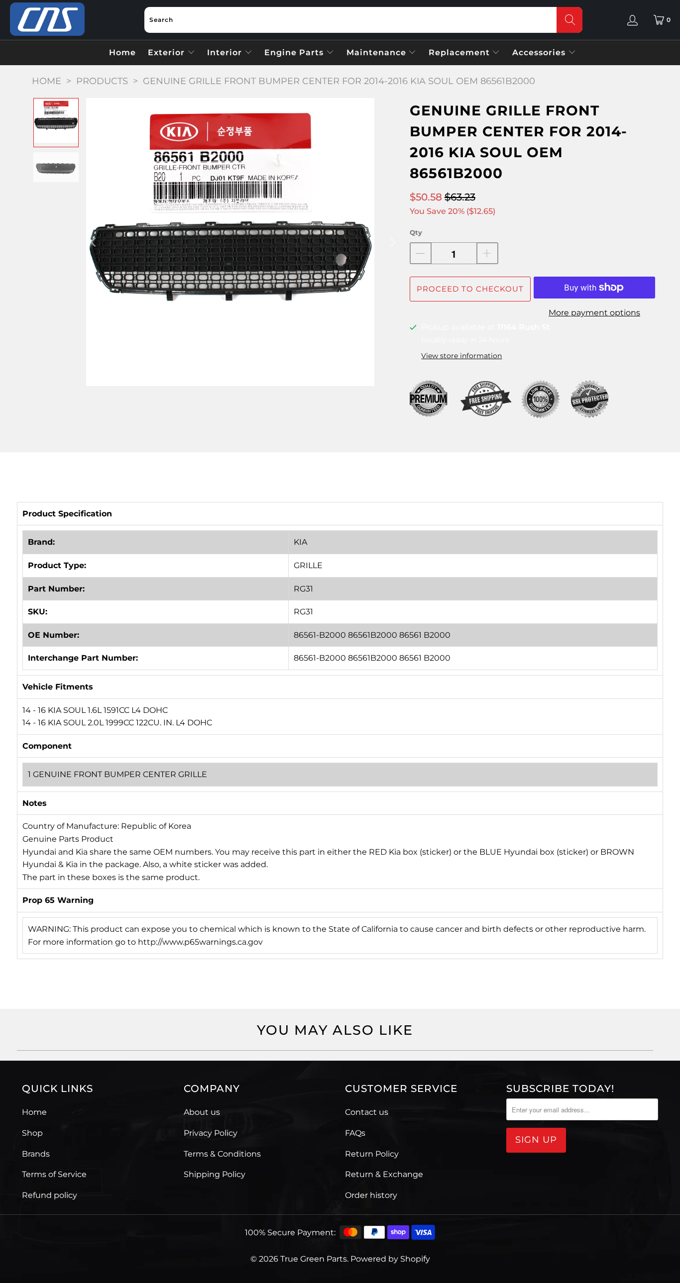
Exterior (167, 52)
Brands (36, 1154)
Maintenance (377, 52)
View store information (461, 356)
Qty (416, 232)
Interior (225, 52)
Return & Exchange (384, 1174)
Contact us (366, 1112)
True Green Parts (313, 1259)
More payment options (594, 312)
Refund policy (49, 1195)
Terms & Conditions (222, 1154)
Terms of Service (54, 1174)
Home (122, 52)
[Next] (392, 242)
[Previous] (94, 242)
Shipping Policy (214, 1174)
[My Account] (632, 20)
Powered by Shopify (390, 1259)
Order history (371, 1195)
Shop (32, 1133)
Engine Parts (295, 52)
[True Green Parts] (47, 19)
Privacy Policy (210, 1133)
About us (202, 1112)
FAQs (355, 1133)
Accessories (540, 52)
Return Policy (372, 1154)
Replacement (460, 52)
